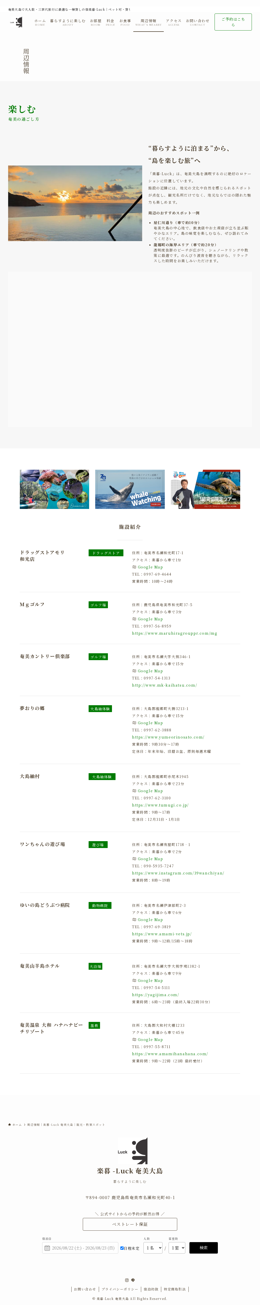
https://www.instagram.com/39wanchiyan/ (178, 873)
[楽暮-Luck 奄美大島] (15, 22)
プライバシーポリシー (120, 1289)
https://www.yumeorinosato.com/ (168, 737)
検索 (204, 1248)
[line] (133, 1280)
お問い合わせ (85, 1289)
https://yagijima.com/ (155, 994)
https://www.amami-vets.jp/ (162, 933)
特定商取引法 (175, 1289)
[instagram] (127, 1280)
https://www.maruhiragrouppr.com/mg (174, 633)
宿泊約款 (151, 1289)
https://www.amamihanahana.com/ (170, 1053)
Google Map (150, 567)
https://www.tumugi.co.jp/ (160, 805)
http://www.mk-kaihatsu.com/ (164, 685)
